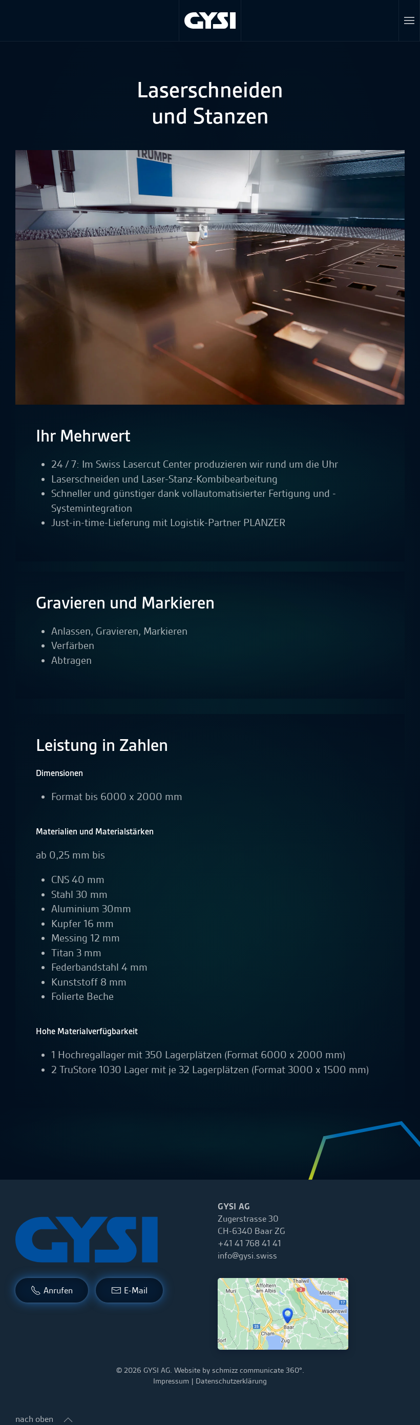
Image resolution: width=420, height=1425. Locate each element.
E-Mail (136, 1290)
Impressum (171, 1381)
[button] (409, 20)
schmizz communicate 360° (257, 1370)
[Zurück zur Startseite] (210, 20)
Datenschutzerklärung (231, 1381)
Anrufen (58, 1290)
